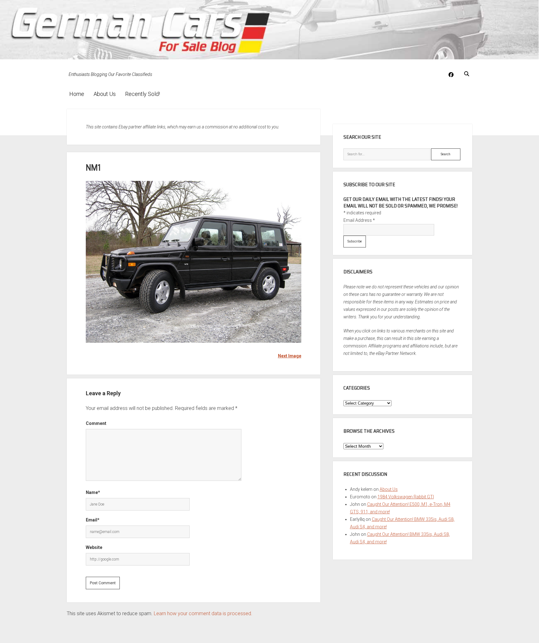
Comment (96, 423)
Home (76, 94)
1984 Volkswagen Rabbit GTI (405, 496)
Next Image (289, 355)
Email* (93, 519)
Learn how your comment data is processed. (203, 613)
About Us (105, 94)
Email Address (359, 220)
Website (94, 547)
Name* (93, 492)
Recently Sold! (142, 94)
